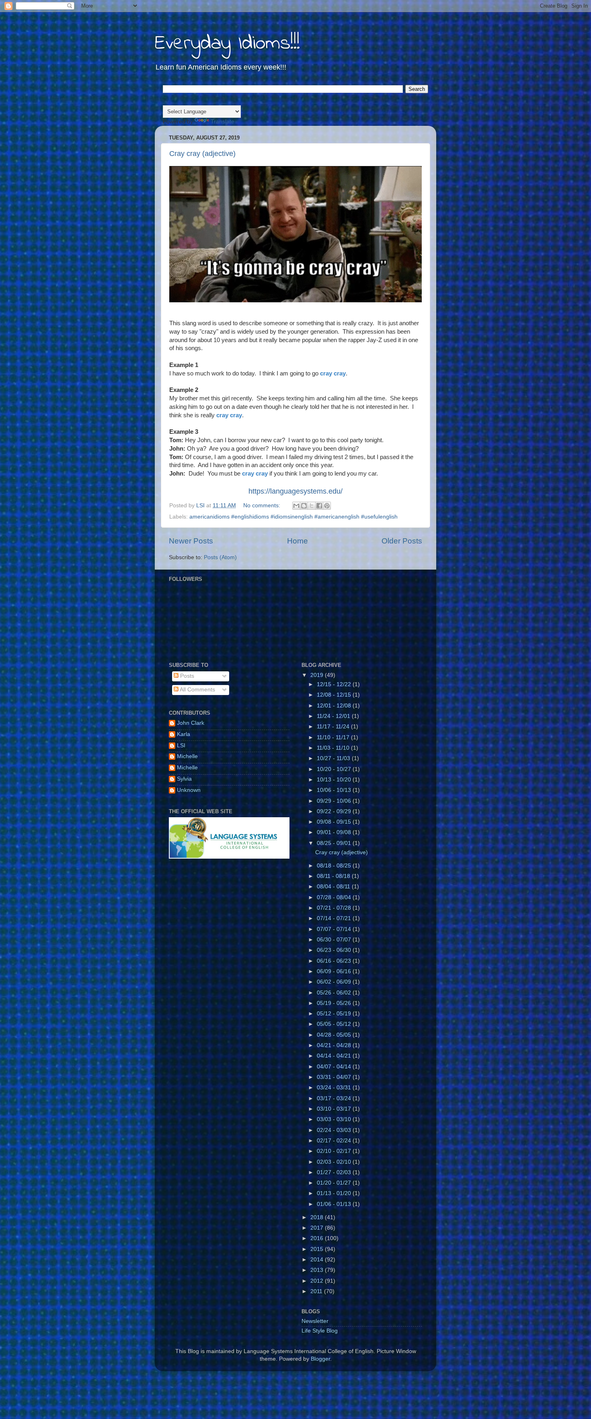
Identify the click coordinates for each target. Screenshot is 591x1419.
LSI (181, 745)
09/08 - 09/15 (335, 822)
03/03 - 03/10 (335, 1119)
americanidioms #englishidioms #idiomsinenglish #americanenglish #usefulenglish (293, 517)
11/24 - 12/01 (334, 716)
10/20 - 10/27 (335, 769)
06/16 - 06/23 (335, 961)
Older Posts (402, 541)
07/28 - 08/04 (335, 897)
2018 (317, 1217)
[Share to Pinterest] (327, 506)
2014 (317, 1260)
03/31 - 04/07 (335, 1077)
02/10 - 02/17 (335, 1151)
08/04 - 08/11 (334, 887)
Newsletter (315, 1321)
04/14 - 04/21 (335, 1056)
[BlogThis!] (304, 506)
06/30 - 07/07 (335, 940)
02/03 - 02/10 (335, 1162)
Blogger (320, 1359)
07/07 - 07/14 (335, 929)
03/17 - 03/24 (335, 1098)
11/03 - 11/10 (334, 748)
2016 (317, 1238)
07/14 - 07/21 (335, 918)
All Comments (197, 690)
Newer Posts (191, 541)
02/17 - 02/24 (335, 1141)
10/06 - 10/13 (335, 790)
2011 (317, 1291)
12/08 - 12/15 (335, 695)
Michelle (187, 756)
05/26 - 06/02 (335, 993)
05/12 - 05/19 (335, 1014)
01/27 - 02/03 (335, 1172)
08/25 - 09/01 (335, 843)
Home (297, 541)
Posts (186, 676)
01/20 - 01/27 (335, 1183)
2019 (317, 675)
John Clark (190, 723)
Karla (183, 734)
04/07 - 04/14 (335, 1067)
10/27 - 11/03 (334, 758)
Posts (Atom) (220, 557)
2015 (317, 1249)
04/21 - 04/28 (335, 1045)
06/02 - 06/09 (335, 982)
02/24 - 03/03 (335, 1130)
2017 (317, 1228)
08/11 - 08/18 (334, 876)
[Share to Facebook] (319, 506)
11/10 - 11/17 (334, 737)
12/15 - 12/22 (335, 684)
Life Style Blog (320, 1331)
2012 (317, 1281)
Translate (222, 122)
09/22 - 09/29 (335, 811)
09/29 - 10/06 (335, 801)
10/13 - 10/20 (335, 780)
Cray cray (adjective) (202, 154)
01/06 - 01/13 (335, 1204)
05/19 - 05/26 (335, 1003)
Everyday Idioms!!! (227, 43)
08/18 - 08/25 (335, 866)
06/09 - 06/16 (335, 971)
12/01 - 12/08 (335, 706)
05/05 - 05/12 (335, 1024)
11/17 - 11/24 (334, 727)
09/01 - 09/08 (335, 832)
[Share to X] (312, 506)
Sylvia (184, 779)
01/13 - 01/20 (335, 1193)
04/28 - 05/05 (335, 1035)
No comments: (262, 505)
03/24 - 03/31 (335, 1088)
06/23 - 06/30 (335, 950)
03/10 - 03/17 (335, 1109)
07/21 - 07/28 (335, 908)
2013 (317, 1270)
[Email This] (296, 506)
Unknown (189, 790)
